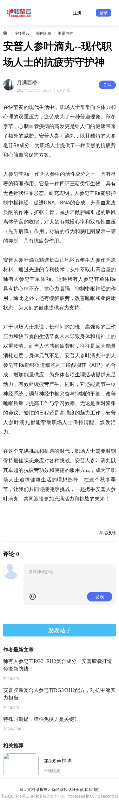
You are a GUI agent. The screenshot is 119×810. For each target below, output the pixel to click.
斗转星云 (22, 33)
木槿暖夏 (52, 770)
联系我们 (92, 789)
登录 (103, 13)
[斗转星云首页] (5, 33)
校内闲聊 (43, 33)
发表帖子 (59, 630)
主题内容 (65, 33)
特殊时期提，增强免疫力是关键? (39, 719)
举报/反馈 (107, 533)
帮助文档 (27, 789)
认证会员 (75, 789)
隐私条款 (59, 789)
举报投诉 (43, 789)
